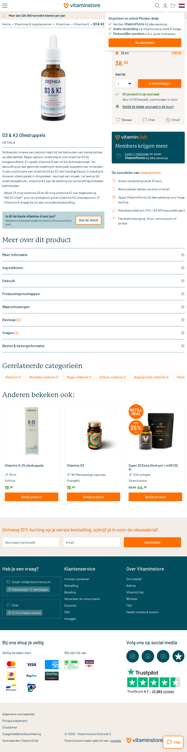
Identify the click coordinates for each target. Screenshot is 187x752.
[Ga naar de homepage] (82, 5)
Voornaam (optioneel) (20, 542)
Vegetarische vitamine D (151, 377)
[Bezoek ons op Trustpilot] (178, 656)
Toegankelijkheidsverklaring (21, 734)
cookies (115, 740)
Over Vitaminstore (145, 568)
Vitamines (63, 24)
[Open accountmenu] (165, 5)
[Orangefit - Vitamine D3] (93, 431)
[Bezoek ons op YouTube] (163, 656)
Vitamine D (81, 24)
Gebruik (8, 280)
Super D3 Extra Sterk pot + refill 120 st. (153, 467)
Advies (131, 585)
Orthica (8, 142)
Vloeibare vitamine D (43, 377)
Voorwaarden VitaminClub (20, 740)
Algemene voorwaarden (18, 714)
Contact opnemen (76, 579)
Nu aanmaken (145, 43)
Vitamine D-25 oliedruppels (24, 465)
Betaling (70, 592)
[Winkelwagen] (173, 5)
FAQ (67, 612)
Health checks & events (142, 612)
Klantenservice (79, 568)
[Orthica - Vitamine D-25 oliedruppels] (31, 431)
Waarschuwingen (16, 306)
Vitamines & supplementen (33, 24)
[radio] (117, 53)
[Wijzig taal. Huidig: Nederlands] (182, 6)
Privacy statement (14, 721)
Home (6, 24)
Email (70, 542)
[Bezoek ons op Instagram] (132, 656)
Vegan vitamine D (79, 377)
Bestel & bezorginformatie (23, 345)
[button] (31, 460)
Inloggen (70, 619)
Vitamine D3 (75, 465)
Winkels (131, 599)
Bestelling (71, 585)
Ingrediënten (12, 267)
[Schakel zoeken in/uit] (157, 5)
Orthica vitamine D (112, 377)
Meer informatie (15, 254)
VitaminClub (135, 592)
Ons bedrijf (134, 579)
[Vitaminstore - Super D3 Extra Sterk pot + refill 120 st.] (155, 431)
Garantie (70, 605)
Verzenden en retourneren (82, 599)
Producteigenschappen (21, 293)
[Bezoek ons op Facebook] (148, 656)
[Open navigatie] (5, 5)
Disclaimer (9, 727)
